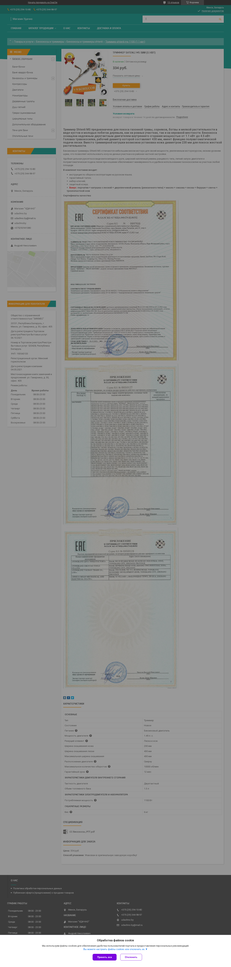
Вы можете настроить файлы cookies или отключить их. (114, 949)
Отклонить (131, 957)
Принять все (104, 957)
